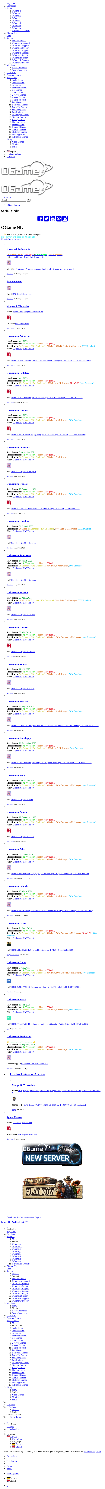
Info (31, 257)
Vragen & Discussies (18, 306)
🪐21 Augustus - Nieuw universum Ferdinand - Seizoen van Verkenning (42, 269)
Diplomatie (17, 348)
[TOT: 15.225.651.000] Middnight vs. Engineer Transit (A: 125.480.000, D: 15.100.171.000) (51, 762)
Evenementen (14, 281)
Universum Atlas (16, 849)
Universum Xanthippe (19, 738)
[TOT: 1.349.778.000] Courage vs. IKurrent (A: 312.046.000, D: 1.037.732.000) (46, 987)
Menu (14, 1239)
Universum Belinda (17, 886)
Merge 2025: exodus (23, 1085)
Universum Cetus (16, 923)
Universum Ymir (16, 775)
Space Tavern (14, 1117)
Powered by (14, 1222)
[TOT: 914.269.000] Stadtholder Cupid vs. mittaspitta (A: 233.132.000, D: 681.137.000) (49, 1024)
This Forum (6, 197)
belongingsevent (22, 323)
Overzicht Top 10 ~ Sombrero (24, 580)
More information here (11, 239)
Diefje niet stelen (13, 955)
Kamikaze (10, 328)
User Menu (17, 1439)
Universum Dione (16, 962)
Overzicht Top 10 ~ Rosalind (23, 543)
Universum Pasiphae (18, 446)
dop (8, 1029)
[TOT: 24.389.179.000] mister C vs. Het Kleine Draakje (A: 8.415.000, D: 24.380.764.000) (51, 360)
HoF (25, 348)
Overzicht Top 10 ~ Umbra (23, 651)
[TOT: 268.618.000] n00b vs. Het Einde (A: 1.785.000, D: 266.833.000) (42, 950)
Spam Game (27, 1122)
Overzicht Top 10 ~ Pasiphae (23, 471)
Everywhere (12, 1456)
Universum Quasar (17, 483)
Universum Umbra (17, 627)
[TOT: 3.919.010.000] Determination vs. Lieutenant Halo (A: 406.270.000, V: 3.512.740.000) (52, 910)
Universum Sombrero (19, 555)
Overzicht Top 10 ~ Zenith (22, 836)
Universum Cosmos (17, 410)
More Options (13, 1473)
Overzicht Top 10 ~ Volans (22, 688)
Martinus (10, 992)
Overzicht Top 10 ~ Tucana (23, 614)
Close (98, 1451)
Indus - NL (34, 1090)
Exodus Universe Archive (27, 1074)
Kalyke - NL (55, 1090)
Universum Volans (17, 664)
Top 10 (30, 348)
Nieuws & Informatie (18, 249)
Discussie (34, 311)
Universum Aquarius (18, 336)
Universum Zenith (17, 811)
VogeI (14, 1110)
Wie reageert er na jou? (28, 1134)
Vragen (27, 311)
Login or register (14, 154)
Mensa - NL (76, 1090)
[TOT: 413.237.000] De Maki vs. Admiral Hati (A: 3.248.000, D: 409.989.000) (45, 508)
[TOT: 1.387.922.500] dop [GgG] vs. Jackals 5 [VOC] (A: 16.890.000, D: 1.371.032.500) (50, 873)
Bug (41, 311)
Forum (20, 257)
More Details (89, 1451)
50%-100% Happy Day (22, 294)
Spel (15, 257)
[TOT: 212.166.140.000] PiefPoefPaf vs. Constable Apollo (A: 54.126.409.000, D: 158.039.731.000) (55, 725)
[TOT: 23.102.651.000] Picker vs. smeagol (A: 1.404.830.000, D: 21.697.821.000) (47, 397)
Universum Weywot (18, 701)
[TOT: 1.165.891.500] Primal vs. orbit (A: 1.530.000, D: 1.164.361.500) (54, 1105)
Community (39, 257)
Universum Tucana (17, 592)
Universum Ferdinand (19, 1036)
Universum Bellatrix (18, 372)
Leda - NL (66, 1090)
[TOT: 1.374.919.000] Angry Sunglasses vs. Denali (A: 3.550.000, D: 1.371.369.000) (48, 434)
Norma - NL (87, 1090)
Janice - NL (44, 1090)
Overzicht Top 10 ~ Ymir (22, 799)
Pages (9, 1468)
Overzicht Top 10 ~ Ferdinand (34, 1063)
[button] (52, 75)
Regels (26, 257)
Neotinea (10, 274)
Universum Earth (16, 999)
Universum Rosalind (18, 520)
